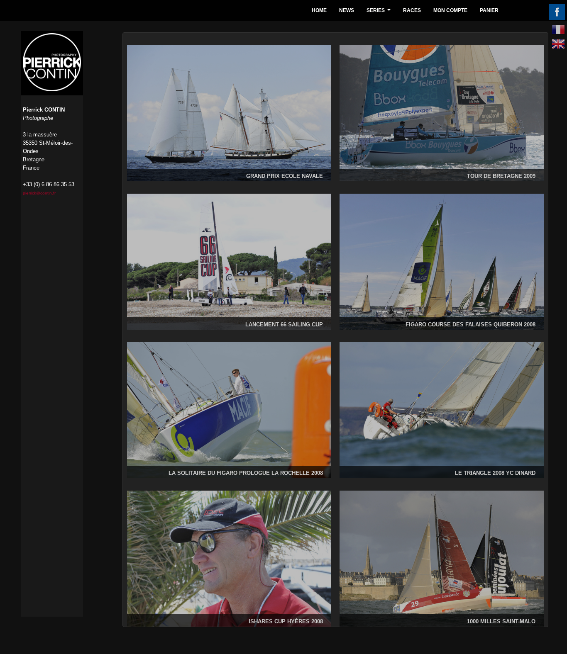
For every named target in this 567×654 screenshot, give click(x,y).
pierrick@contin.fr (39, 193)
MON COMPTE (450, 10)
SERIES (380, 12)
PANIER (489, 10)
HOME (319, 10)
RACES (412, 10)
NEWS (346, 10)
